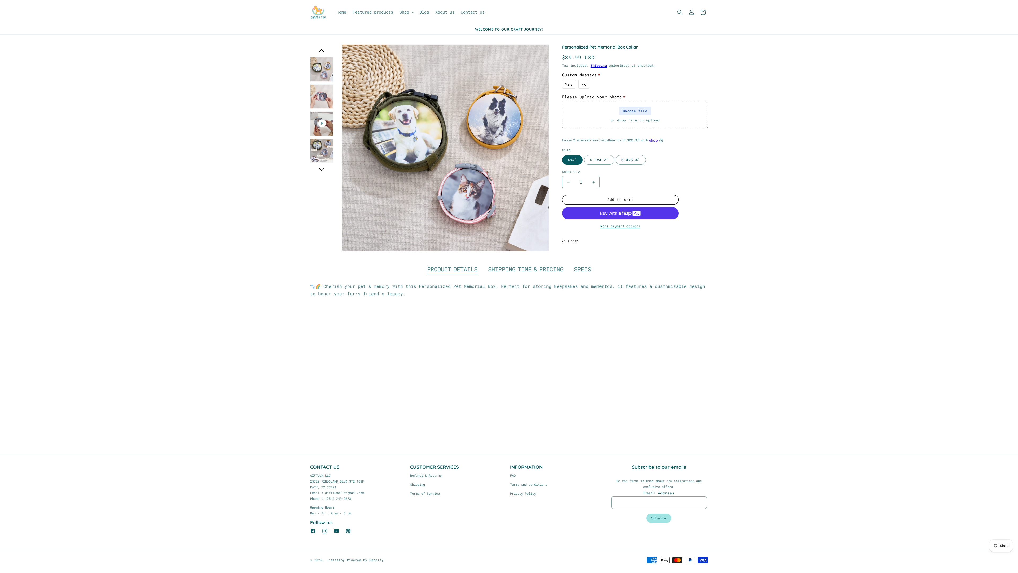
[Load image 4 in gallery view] (321, 151)
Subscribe (658, 518)
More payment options (620, 226)
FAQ (513, 475)
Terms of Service (425, 493)
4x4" (572, 159)
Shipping (599, 65)
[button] (406, 12)
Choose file (635, 110)
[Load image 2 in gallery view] (321, 96)
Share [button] (573, 240)
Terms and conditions (528, 484)
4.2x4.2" (599, 159)
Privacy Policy (523, 493)
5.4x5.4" (630, 159)
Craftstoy (336, 560)
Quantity (571, 171)
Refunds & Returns (426, 475)
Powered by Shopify (365, 560)
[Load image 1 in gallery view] (321, 69)
